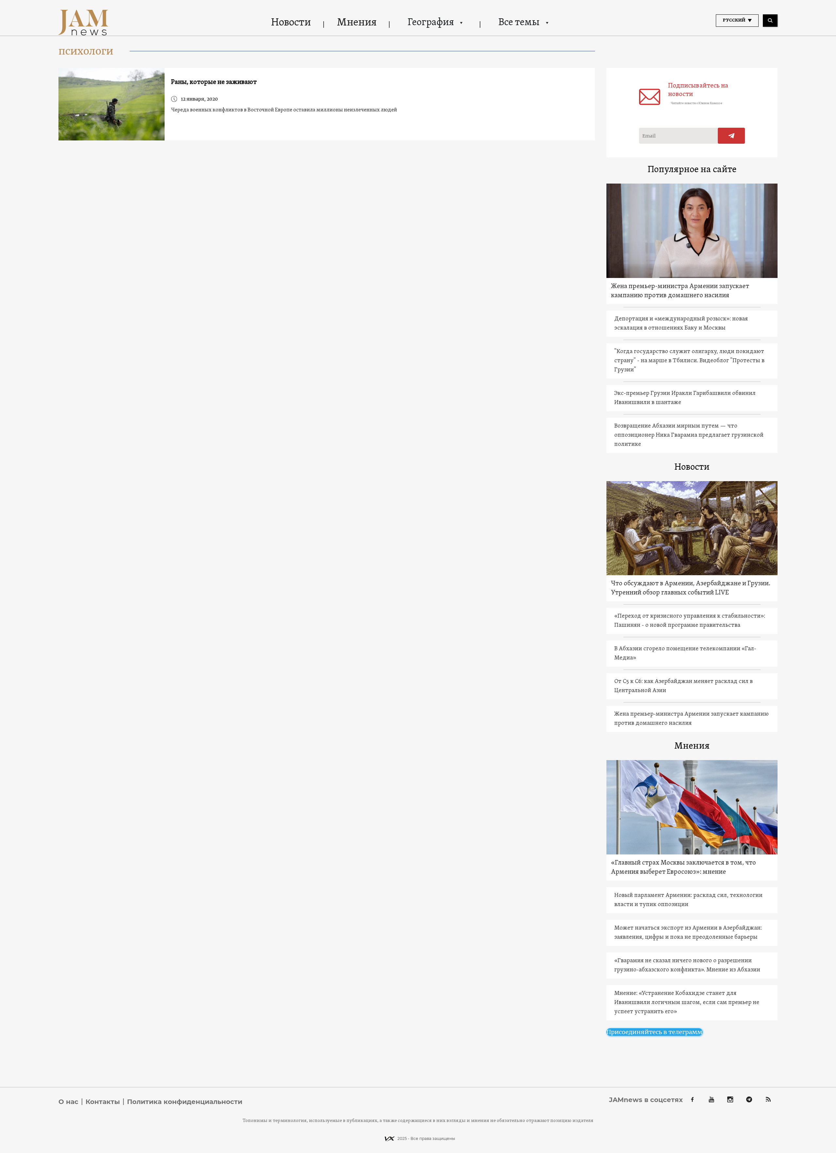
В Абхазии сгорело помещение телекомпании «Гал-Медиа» (685, 653)
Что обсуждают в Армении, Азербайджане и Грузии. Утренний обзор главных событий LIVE (690, 588)
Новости (291, 22)
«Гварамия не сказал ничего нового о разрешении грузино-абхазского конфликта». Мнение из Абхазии (687, 965)
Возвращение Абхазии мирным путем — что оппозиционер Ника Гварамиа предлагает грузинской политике (689, 435)
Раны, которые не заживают (214, 82)
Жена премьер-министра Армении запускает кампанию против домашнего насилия (680, 291)
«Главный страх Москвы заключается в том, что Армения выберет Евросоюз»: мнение (683, 867)
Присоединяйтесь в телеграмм (654, 1032)
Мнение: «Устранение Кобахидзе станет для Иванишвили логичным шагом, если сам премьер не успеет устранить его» (686, 1002)
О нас (68, 1101)
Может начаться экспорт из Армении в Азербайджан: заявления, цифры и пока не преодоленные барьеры (688, 932)
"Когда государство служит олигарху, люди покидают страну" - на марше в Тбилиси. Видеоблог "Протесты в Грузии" (689, 361)
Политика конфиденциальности (184, 1101)
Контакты (103, 1101)
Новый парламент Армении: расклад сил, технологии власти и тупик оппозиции (688, 900)
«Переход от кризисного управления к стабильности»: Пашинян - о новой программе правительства (689, 620)
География (431, 23)
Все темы (518, 23)
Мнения (357, 22)
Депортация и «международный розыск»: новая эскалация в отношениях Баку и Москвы (681, 323)
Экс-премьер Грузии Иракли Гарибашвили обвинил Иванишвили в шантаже (685, 398)
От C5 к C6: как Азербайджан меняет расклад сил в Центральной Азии (683, 686)
